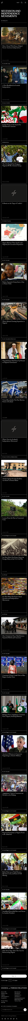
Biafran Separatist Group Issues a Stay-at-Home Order (13, 283)
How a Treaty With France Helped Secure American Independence (12, 47)
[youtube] (8, 1019)
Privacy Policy (4, 1001)
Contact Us (3, 998)
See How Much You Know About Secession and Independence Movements (12, 598)
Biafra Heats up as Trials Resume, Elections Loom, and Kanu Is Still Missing (12, 873)
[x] (17, 1019)
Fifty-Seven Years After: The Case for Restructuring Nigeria (13, 951)
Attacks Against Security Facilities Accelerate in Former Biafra (12, 479)
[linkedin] (5, 1019)
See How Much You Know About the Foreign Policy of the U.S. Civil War (13, 558)
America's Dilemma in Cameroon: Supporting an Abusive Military (12, 755)
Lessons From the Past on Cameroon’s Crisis (13, 519)
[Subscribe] (25, 1009)
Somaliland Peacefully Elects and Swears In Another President (13, 912)
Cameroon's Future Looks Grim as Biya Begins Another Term (13, 676)
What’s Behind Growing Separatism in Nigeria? (13, 322)
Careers (3, 995)
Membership (18, 992)
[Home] (2, 2)
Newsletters (17, 995)
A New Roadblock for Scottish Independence (11, 86)
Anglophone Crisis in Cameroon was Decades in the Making (12, 794)
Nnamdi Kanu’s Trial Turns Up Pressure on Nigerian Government (13, 361)
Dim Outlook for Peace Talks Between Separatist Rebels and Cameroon (13, 637)
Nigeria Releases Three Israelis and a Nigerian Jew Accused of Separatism (12, 243)
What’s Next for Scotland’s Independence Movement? (10, 440)
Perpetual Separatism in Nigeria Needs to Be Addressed (13, 833)
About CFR (3, 992)
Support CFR (4, 993)
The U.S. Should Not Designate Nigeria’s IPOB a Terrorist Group (11, 165)
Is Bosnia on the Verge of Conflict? (12, 203)
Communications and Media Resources (20, 998)
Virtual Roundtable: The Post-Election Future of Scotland (13, 401)
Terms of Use (18, 1001)
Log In (18, 2)
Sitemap (3, 1002)
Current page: (4, 980)
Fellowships (17, 993)
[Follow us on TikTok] (14, 1019)
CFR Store (17, 996)
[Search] (21, 2)
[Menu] (25, 2)
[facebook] (2, 1019)
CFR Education (4, 996)
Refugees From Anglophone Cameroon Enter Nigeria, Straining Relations (13, 715)
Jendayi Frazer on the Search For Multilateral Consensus (11, 125)
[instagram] (11, 1019)
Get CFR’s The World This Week (9, 1006)
